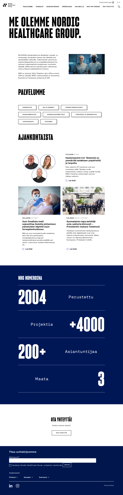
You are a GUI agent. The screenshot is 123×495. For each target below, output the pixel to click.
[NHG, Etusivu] (9, 5)
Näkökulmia (67, 6)
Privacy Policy (109, 485)
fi (117, 2)
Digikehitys (27, 107)
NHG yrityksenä (93, 6)
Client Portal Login (105, 2)
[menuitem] (28, 6)
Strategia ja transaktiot (86, 114)
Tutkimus (48, 121)
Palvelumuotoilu (29, 114)
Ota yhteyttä (108, 6)
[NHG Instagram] (17, 485)
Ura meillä (79, 6)
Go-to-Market (48, 107)
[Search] (119, 6)
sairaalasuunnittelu (56, 114)
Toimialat (40, 6)
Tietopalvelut (28, 121)
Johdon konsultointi (74, 107)
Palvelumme (28, 6)
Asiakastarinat (52, 6)
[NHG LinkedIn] (10, 485)
